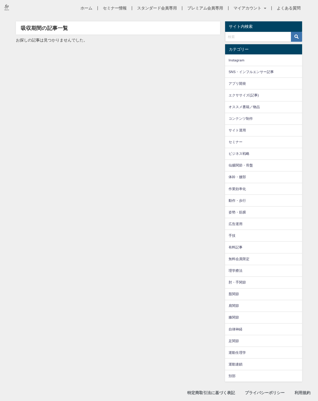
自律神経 (235, 329)
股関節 (234, 294)
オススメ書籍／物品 (244, 107)
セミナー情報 (115, 8)
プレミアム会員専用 (205, 8)
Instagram (236, 60)
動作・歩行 (237, 200)
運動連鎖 (235, 364)
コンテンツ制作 (241, 118)
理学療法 (235, 270)
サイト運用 (237, 130)
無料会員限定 (239, 259)
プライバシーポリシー (265, 392)
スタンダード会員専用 (157, 8)
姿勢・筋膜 (237, 212)
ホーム (86, 8)
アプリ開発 (237, 83)
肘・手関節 (237, 282)
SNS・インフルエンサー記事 (251, 72)
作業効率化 (237, 189)
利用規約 (303, 392)
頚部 (232, 376)
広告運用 (235, 224)
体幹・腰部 (237, 177)
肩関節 (234, 305)
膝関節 (234, 317)
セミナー (235, 142)
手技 (232, 235)
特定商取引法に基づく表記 (211, 392)
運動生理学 (237, 352)
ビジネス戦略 (239, 153)
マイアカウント (247, 8)
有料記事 (235, 247)
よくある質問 (289, 8)
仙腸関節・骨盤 (241, 165)
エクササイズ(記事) (244, 95)
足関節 (234, 341)
